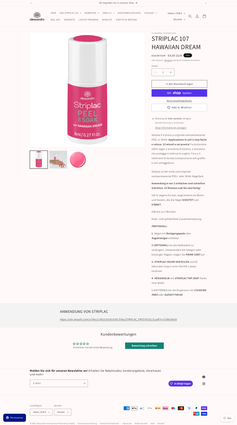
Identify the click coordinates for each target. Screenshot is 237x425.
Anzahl (155, 66)
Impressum (127, 423)
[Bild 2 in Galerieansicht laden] (58, 160)
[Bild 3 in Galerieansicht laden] (78, 160)
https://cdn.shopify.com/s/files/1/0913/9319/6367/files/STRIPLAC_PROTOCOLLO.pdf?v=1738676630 (118, 319)
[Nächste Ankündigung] (206, 3)
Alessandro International (47, 423)
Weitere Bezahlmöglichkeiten (179, 100)
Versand (168, 60)
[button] (70, 13)
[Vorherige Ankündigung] (31, 3)
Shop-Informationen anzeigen (170, 127)
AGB (152, 423)
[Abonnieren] (84, 383)
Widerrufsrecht (141, 423)
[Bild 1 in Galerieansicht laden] (39, 160)
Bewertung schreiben (144, 345)
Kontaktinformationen (109, 423)
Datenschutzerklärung (87, 423)
